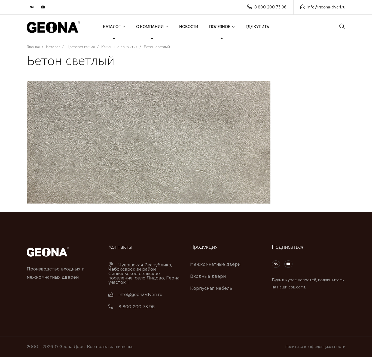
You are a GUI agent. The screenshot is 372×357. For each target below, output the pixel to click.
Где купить (257, 27)
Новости (188, 27)
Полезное (219, 27)
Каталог (112, 27)
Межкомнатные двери (215, 265)
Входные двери (208, 277)
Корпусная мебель (211, 289)
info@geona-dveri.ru (326, 7)
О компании (150, 27)
